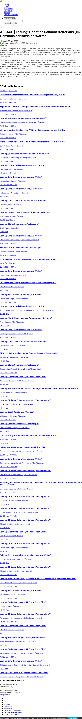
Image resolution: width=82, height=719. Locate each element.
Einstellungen (73, 718)
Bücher (6, 7)
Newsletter (8, 706)
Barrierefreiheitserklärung (13, 712)
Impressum (8, 708)
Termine (7, 13)
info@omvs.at (5, 695)
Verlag (6, 5)
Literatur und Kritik (11, 15)
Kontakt (7, 704)
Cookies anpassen (11, 714)
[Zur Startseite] (3, 1)
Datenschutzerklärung (12, 710)
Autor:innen (8, 9)
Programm (8, 11)
